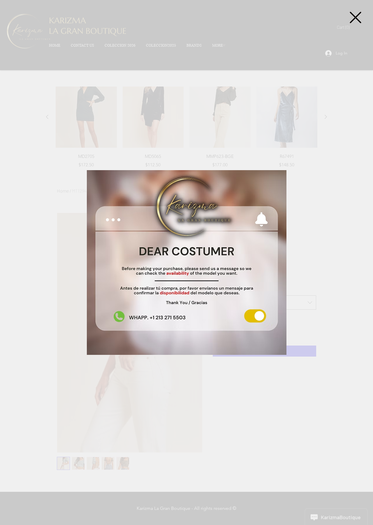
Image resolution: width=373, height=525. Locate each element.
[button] (355, 17)
